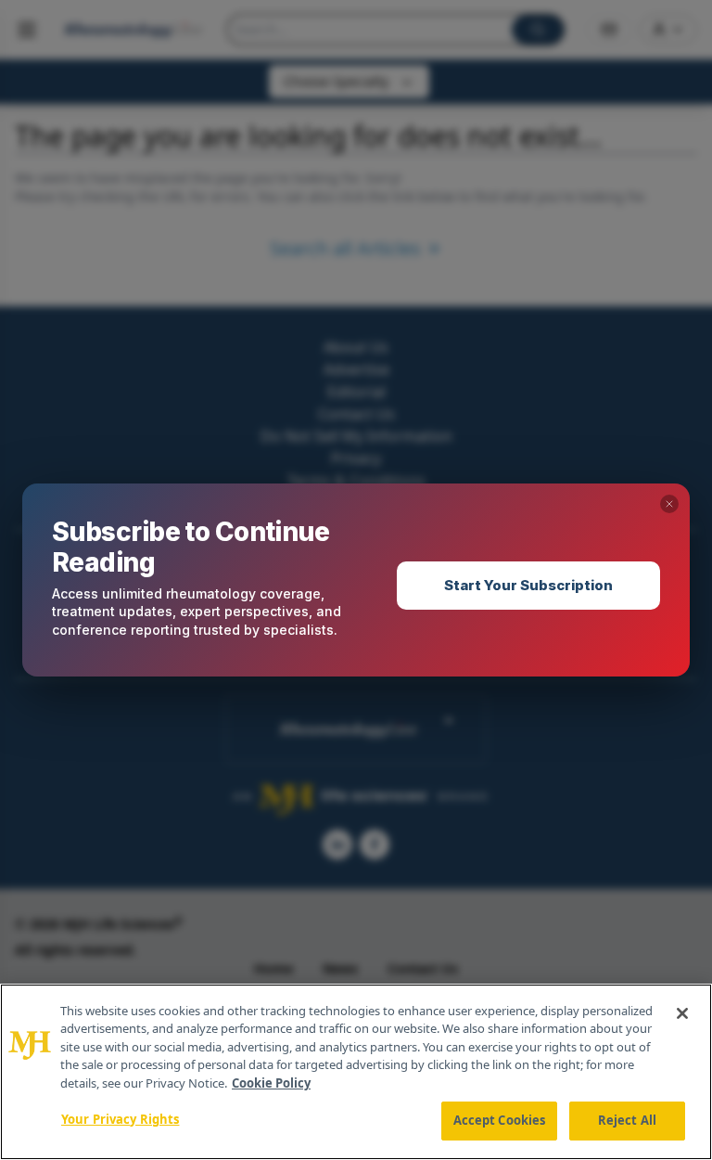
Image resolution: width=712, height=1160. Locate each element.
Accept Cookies (499, 1120)
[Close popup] (669, 504)
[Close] (682, 1013)
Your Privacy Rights (120, 1119)
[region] (356, 1072)
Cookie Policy (271, 1083)
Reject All (627, 1120)
